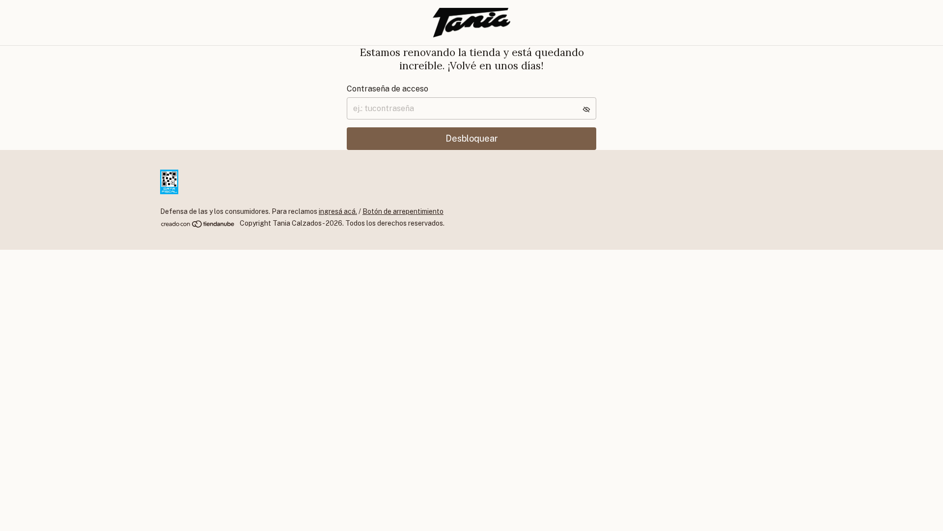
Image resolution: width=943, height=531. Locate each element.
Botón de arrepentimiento (403, 211)
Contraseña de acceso (387, 88)
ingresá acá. (338, 211)
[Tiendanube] (198, 226)
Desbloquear (471, 138)
